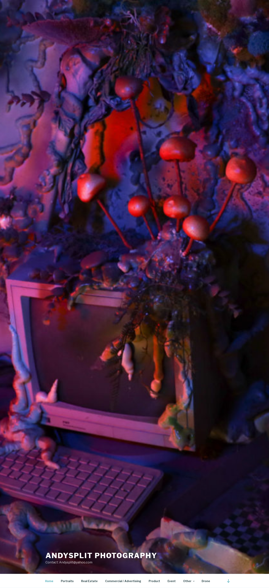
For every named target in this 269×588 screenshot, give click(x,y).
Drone (206, 581)
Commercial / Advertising (123, 581)
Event (172, 581)
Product (154, 581)
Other (187, 581)
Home (49, 581)
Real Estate (89, 581)
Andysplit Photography (101, 555)
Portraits (67, 581)
